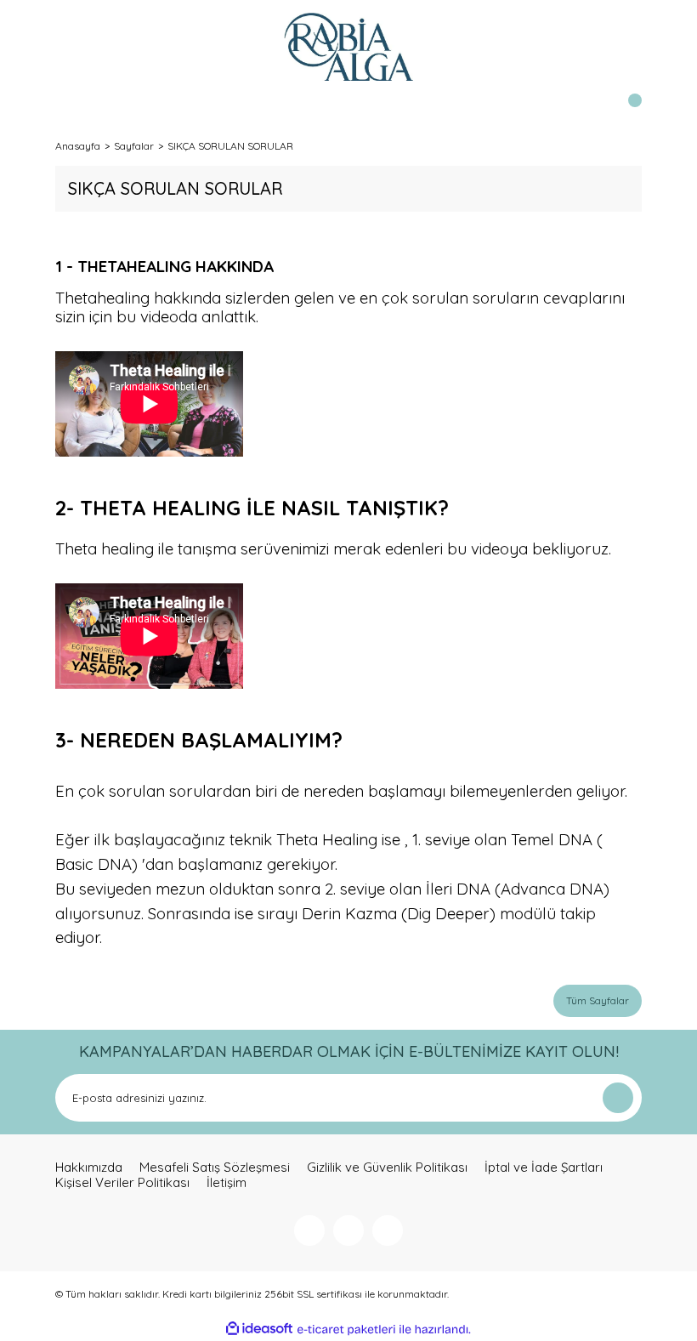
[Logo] (349, 47)
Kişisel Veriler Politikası (122, 1182)
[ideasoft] (259, 1329)
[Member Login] (72, 111)
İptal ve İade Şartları (543, 1167)
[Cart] (625, 111)
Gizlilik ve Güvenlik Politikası (387, 1167)
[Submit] (618, 1097)
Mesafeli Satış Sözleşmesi (214, 1167)
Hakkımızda (88, 1167)
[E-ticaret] (346, 1329)
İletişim (226, 1182)
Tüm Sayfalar (597, 1000)
